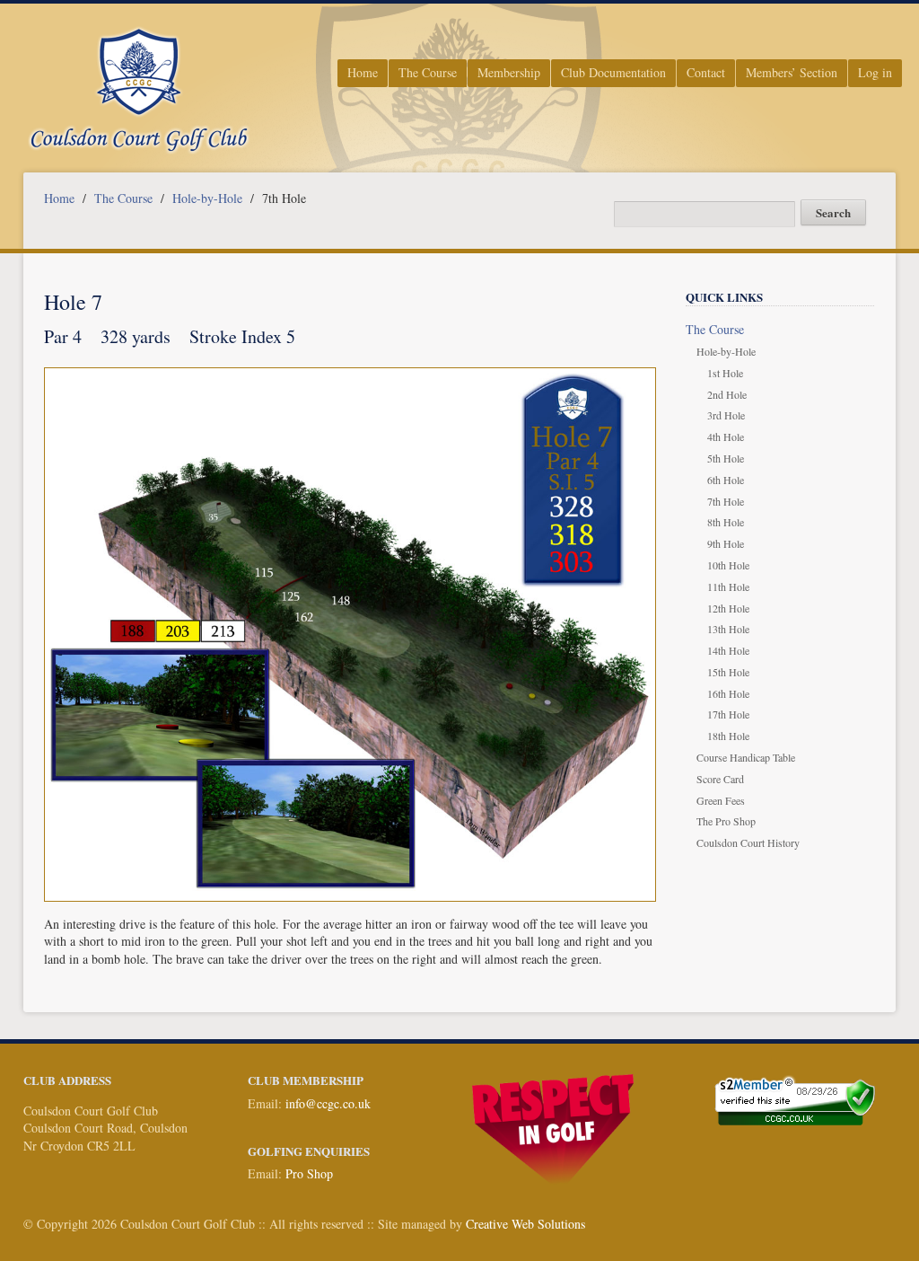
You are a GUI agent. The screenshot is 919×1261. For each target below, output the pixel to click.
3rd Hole (726, 415)
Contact (706, 72)
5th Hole (725, 458)
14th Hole (728, 650)
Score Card (720, 779)
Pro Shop (309, 1173)
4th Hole (725, 436)
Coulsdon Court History (748, 842)
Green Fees (720, 800)
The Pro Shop (726, 821)
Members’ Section (791, 72)
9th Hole (725, 543)
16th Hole (728, 693)
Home (362, 72)
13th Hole (728, 629)
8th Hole (725, 522)
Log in (875, 72)
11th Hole (728, 586)
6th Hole (725, 479)
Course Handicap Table (745, 757)
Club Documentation (613, 72)
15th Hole (728, 672)
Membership (508, 72)
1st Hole (725, 373)
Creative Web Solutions (525, 1223)
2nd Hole (727, 394)
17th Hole (728, 714)
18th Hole (728, 735)
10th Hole (728, 565)
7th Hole (725, 501)
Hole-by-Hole (207, 198)
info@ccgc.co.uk (328, 1103)
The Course (427, 72)
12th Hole (728, 608)
